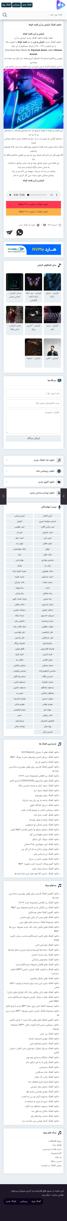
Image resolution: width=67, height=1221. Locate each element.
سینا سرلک (19, 615)
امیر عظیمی (19, 527)
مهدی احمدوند (19, 698)
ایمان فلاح (47, 543)
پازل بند (47, 565)
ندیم (19, 715)
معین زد (19, 693)
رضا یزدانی (19, 593)
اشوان (19, 521)
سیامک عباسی (19, 610)
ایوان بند (19, 543)
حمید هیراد (19, 576)
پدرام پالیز (19, 721)
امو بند (19, 532)
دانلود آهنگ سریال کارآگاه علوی (44, 805)
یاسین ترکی (47, 732)
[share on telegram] (9, 232)
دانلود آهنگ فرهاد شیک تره (46, 790)
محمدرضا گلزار (19, 676)
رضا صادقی (47, 593)
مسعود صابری (20, 687)
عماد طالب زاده (19, 626)
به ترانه (58, 1157)
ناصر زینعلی (47, 715)
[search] (4, 15)
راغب (47, 588)
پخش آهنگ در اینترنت (51, 1165)
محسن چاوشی (19, 671)
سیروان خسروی (47, 615)
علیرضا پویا (47, 643)
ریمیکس (24, 1201)
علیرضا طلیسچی (47, 649)
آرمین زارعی (20, 516)
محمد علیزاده (47, 682)
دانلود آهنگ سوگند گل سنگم (45, 839)
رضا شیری (47, 599)
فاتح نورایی (19, 649)
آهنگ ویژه (36, 1201)
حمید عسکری (47, 576)
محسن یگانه (47, 676)
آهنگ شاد (56, 1145)
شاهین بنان (20, 621)
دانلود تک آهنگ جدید (27, 225)
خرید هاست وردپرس (52, 1149)
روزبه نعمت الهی (20, 599)
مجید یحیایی (47, 665)
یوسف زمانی (19, 726)
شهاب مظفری (47, 626)
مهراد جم (47, 709)
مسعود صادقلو (47, 687)
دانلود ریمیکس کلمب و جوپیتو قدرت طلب (40, 810)
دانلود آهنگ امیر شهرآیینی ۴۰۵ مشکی (41, 844)
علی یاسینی (19, 637)
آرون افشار (47, 516)
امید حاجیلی (47, 532)
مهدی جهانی (47, 704)
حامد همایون (47, 571)
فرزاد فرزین (47, 654)
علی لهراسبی (19, 632)
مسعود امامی (19, 682)
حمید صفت (47, 582)
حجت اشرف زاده (19, 571)
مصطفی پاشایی (47, 693)
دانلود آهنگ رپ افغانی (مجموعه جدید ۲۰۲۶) (39, 776)
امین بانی (48, 538)
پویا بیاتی (47, 726)
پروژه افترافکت (54, 1141)
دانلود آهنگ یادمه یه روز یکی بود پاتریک (40, 800)
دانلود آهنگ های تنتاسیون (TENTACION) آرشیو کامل (34, 781)
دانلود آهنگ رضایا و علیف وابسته (44, 820)
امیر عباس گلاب (47, 527)
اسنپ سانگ (55, 1161)
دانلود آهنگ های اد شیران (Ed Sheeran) (40, 752)
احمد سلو (20, 538)
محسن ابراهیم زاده (47, 671)
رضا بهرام (19, 588)
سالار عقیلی (20, 604)
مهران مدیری (47, 698)
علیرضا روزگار (19, 643)
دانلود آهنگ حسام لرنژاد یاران (45, 869)
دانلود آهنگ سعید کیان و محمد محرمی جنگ (38, 786)
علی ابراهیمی (47, 632)
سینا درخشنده (47, 621)
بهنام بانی (20, 560)
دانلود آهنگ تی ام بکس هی (46, 854)
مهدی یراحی (20, 704)
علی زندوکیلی (47, 637)
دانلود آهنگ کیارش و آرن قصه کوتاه (45, 25)
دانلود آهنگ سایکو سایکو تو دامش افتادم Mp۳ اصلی (35, 830)
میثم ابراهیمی (20, 709)
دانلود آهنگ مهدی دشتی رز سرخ (44, 859)
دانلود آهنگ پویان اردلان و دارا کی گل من (40, 849)
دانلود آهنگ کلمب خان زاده (46, 815)
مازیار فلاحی (47, 660)
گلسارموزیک (56, 1153)
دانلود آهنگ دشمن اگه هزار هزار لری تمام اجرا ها (36, 874)
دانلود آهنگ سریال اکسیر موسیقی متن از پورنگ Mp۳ (34, 757)
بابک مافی (47, 554)
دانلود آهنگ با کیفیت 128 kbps (33, 212)
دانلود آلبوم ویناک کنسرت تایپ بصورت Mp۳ (38, 864)
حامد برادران (19, 582)
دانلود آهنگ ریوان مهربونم (47, 795)
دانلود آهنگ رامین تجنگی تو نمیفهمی (42, 825)
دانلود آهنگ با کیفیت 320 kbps (33, 204)
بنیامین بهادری (47, 560)
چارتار (19, 565)
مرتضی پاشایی (20, 665)
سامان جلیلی (47, 610)
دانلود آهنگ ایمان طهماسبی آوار (44, 834)
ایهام (47, 549)
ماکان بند (19, 660)
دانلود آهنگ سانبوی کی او (47, 762)
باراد (19, 554)
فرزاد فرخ (19, 654)
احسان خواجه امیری (47, 521)
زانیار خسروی (47, 604)
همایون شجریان (47, 721)
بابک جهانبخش (19, 549)
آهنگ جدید (11, 1201)
